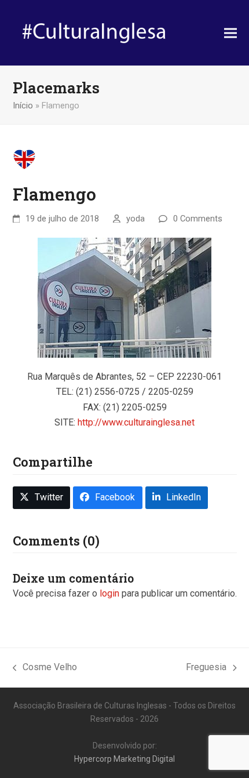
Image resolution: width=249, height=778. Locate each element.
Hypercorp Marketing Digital (124, 759)
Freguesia (206, 668)
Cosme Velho (45, 668)
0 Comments (197, 218)
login (109, 593)
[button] (230, 33)
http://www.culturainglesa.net (136, 422)
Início (23, 105)
